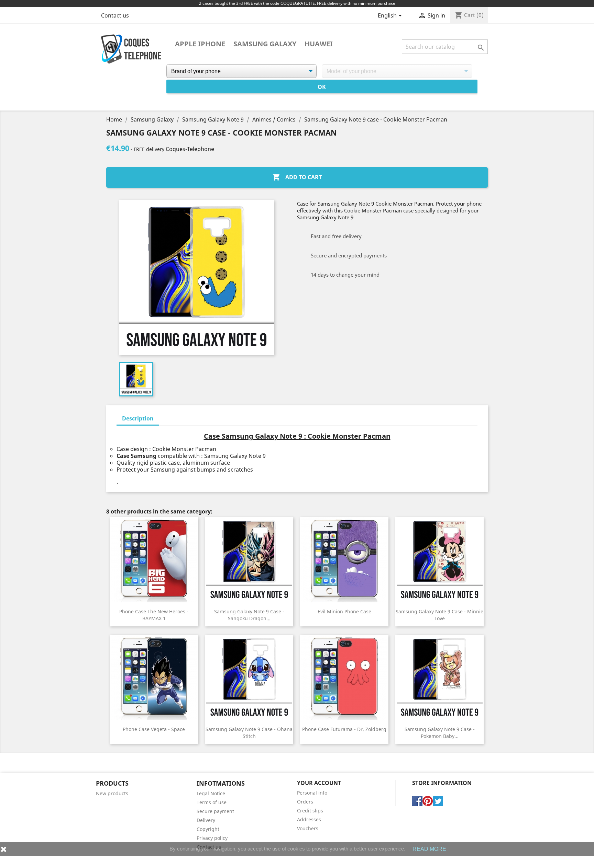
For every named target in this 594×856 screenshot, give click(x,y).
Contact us (115, 15)
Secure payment (215, 811)
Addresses (309, 819)
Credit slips (310, 810)
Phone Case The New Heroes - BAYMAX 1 (153, 615)
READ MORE (429, 849)
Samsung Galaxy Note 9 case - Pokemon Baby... (440, 732)
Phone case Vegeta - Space (154, 729)
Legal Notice (211, 793)
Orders (305, 801)
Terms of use (212, 802)
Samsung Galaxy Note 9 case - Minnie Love (439, 615)
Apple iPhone (200, 43)
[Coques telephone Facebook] (417, 800)
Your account (319, 783)
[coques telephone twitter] (438, 800)
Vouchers (307, 828)
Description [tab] (138, 418)
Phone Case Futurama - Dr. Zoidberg (344, 729)
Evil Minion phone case (344, 611)
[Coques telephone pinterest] (427, 800)
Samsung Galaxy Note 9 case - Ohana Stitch (249, 732)
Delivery (206, 820)
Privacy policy (212, 838)
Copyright (208, 829)
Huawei (319, 43)
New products (112, 793)
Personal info (312, 792)
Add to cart (297, 177)
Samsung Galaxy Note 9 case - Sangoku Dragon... (249, 615)
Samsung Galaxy (264, 43)
